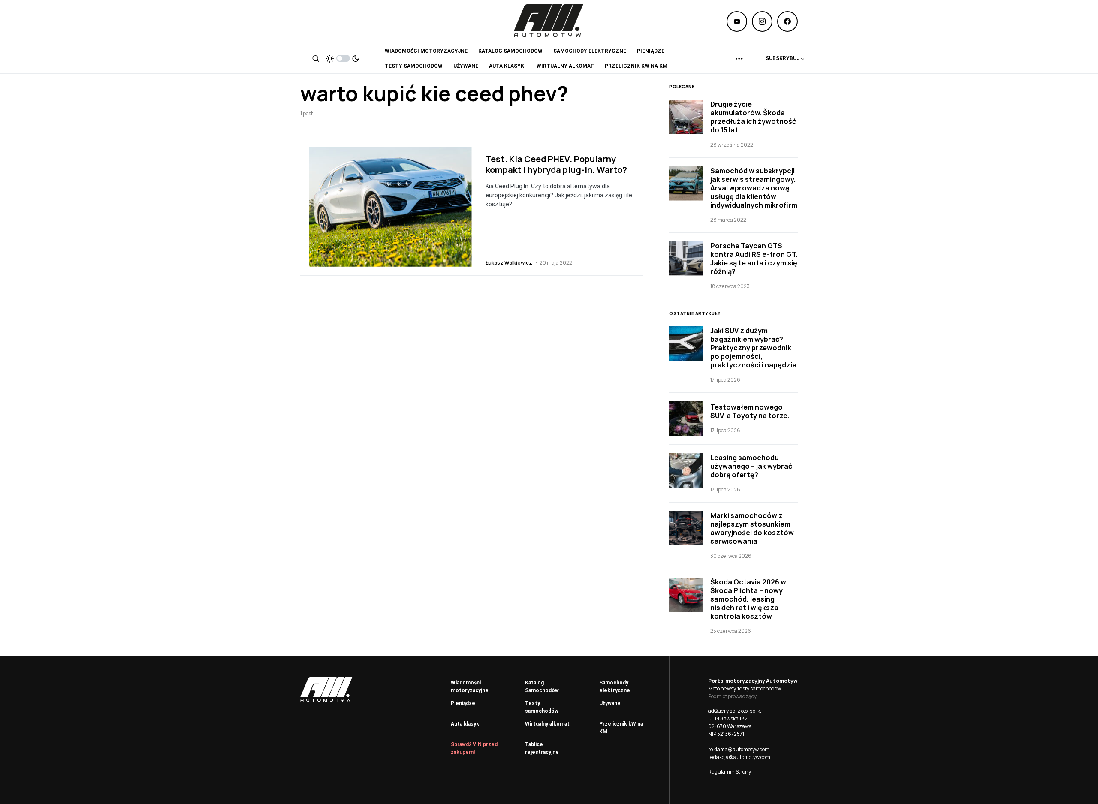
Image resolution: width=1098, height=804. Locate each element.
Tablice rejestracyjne (542, 748)
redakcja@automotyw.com (739, 757)
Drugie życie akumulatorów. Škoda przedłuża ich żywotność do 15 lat (753, 117)
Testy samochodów (541, 707)
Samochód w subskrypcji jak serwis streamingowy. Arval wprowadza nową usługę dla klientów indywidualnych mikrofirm (753, 188)
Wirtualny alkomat (547, 724)
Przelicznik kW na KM (621, 728)
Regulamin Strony (729, 771)
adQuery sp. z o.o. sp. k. (734, 710)
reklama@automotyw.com (738, 749)
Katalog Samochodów (542, 686)
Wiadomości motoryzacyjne (470, 686)
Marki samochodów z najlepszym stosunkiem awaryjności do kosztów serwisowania (752, 528)
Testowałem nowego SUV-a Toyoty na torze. (749, 411)
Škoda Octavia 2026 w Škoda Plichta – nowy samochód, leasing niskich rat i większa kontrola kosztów (748, 599)
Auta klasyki (465, 724)
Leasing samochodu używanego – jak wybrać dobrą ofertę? (751, 466)
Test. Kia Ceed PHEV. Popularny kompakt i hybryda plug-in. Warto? (556, 164)
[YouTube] (737, 21)
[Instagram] (762, 21)
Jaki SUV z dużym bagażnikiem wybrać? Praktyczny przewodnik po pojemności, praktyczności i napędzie (753, 348)
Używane (610, 703)
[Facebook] (787, 21)
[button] (316, 58)
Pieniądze (463, 703)
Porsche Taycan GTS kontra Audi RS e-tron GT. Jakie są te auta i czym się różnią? (753, 258)
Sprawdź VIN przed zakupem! (474, 748)
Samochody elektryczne (614, 686)
